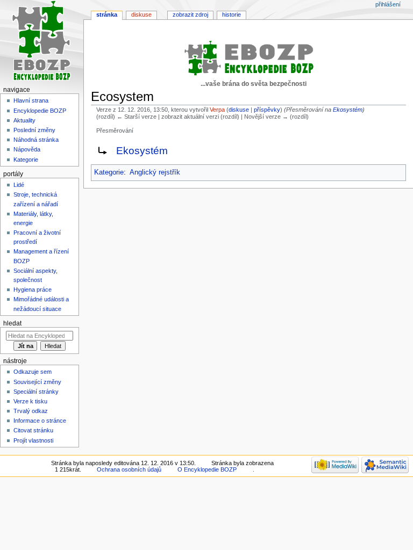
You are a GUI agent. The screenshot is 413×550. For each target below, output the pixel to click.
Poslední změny (34, 130)
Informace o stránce (39, 420)
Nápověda (26, 149)
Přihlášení (388, 4)
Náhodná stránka (36, 139)
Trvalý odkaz (30, 411)
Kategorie (109, 172)
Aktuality (24, 120)
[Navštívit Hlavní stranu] (41, 41)
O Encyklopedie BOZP (207, 469)
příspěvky (267, 109)
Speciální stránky (36, 391)
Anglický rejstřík (155, 172)
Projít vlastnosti (33, 440)
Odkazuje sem (32, 371)
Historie (231, 14)
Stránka (106, 14)
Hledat (12, 323)
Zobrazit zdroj (190, 14)
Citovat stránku (33, 430)
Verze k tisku (30, 401)
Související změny (37, 382)
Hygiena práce (32, 289)
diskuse (239, 109)
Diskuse (141, 14)
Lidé (18, 185)
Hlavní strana (30, 100)
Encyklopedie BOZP (39, 110)
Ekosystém (347, 109)
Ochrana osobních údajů (129, 469)
